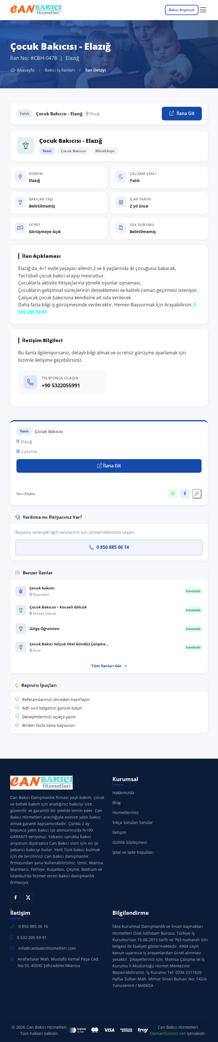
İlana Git (184, 113)
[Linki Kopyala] (197, 494)
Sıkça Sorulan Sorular (132, 822)
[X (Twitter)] (28, 897)
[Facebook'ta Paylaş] (185, 494)
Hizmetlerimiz (125, 812)
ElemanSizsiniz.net (168, 1033)
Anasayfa (25, 70)
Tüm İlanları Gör (106, 665)
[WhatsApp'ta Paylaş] (173, 494)
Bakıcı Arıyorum (181, 9)
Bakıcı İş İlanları (60, 70)
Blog (116, 802)
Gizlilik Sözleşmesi (129, 842)
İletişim (119, 832)
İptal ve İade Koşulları (133, 852)
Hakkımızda (123, 792)
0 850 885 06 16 (113, 547)
